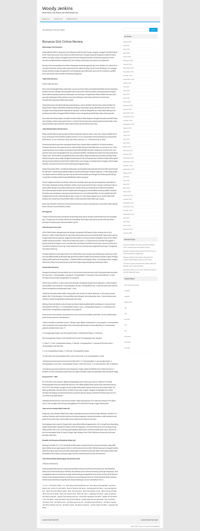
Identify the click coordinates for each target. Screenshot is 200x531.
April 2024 (126, 143)
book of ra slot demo (58, 488)
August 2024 (127, 128)
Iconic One (134, 526)
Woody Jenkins (57, 8)
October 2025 (127, 75)
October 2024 (127, 120)
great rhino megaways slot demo (90, 496)
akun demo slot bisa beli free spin (77, 485)
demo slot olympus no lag (91, 491)
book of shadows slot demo (76, 488)
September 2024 (128, 124)
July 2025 (126, 86)
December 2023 (128, 158)
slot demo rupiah (68, 505)
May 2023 (126, 184)
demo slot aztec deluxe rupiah (56, 491)
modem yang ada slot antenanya (92, 499)
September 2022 (128, 214)
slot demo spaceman (82, 505)
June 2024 (126, 135)
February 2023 (128, 195)
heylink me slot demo (110, 496)
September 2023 (128, 169)
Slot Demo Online (55, 485)
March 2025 (127, 102)
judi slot (127, 319)
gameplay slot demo (96, 494)
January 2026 (127, 64)
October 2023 (127, 165)
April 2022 (126, 221)
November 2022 (128, 206)
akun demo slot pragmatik (99, 485)
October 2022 (127, 210)
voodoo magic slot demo (98, 505)
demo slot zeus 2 (82, 494)
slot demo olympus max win (52, 505)
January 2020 (127, 233)
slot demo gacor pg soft (75, 502)
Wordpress (156, 526)
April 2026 (126, 53)
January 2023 (127, 199)
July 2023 (126, 177)
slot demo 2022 (48, 502)
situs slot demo (110, 499)
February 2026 (128, 60)
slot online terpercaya (131, 285)
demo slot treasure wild (68, 494)
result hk (127, 290)
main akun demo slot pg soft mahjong (67, 499)
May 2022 (126, 218)
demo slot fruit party (75, 491)
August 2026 (127, 42)
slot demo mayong (109, 502)
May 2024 (126, 139)
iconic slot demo (48, 499)
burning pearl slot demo (95, 488)
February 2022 (128, 229)
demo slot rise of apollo (51, 494)
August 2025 (127, 83)
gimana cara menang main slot (68, 496)
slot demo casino (60, 502)
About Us (45, 19)
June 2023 (126, 180)
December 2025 (128, 68)
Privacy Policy (72, 19)
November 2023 (128, 161)
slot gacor (127, 336)
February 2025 (128, 105)
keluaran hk (128, 302)
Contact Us (58, 19)
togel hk (127, 296)
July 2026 (126, 45)
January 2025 (127, 109)
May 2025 (126, 94)
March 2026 (127, 57)
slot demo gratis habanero (93, 502)
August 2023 (127, 173)
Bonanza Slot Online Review (62, 41)
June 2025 (126, 90)
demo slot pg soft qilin (109, 491)
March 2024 (127, 147)
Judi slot (127, 348)
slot (125, 308)
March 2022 (127, 225)
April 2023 (126, 188)
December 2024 (128, 113)
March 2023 (127, 191)
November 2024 (128, 116)
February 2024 (128, 150)
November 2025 (128, 72)
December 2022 (128, 203)
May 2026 (126, 49)
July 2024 (126, 131)
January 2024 (127, 154)
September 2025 (128, 79)
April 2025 (126, 98)
